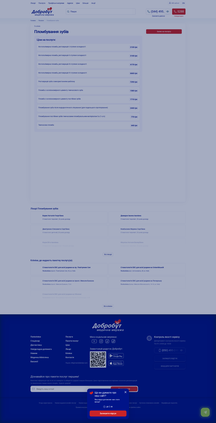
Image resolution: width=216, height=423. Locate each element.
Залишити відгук (108, 413)
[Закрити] (125, 392)
